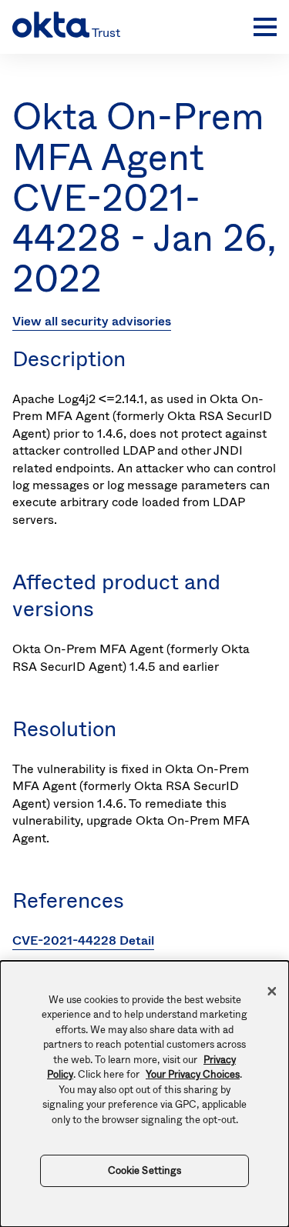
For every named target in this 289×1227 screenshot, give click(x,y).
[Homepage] (129, 27)
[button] (261, 27)
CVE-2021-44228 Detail (83, 940)
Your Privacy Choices (193, 1074)
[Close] (272, 991)
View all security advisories (91, 321)
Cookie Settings (145, 1170)
